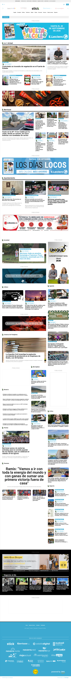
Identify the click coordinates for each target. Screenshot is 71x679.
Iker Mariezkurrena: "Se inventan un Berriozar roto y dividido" (11, 200)
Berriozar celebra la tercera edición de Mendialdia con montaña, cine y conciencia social (61, 514)
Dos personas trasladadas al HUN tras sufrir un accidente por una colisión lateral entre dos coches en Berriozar (52, 123)
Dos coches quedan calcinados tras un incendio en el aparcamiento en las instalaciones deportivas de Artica (58, 480)
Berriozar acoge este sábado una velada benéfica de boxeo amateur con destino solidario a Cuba (62, 494)
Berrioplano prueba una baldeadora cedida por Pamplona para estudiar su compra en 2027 (37, 427)
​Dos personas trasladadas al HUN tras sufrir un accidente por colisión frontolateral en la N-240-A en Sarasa (38, 410)
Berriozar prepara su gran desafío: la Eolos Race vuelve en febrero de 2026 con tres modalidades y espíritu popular (61, 534)
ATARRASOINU (34, 1)
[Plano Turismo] (40, 661)
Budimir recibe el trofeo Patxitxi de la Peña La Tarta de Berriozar (61, 524)
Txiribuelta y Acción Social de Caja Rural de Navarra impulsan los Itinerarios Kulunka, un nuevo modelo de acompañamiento (48, 588)
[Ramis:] (39, 493)
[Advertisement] (16, 378)
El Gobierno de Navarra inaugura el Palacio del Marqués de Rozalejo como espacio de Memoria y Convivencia (15, 410)
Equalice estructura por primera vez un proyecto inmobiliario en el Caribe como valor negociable (35, 587)
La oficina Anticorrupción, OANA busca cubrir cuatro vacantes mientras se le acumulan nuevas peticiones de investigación (16, 419)
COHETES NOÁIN (29, 1)
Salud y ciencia (50, 12)
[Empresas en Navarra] (9, 661)
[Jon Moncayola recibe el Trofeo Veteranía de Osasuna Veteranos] (9, 493)
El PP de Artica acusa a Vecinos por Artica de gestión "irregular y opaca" (58, 425)
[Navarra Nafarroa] (35, 665)
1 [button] (20, 262)
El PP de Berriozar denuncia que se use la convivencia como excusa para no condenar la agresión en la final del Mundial (59, 82)
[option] (35, 8)
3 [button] (23, 262)
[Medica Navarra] (20, 661)
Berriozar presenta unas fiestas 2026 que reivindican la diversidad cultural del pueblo (58, 202)
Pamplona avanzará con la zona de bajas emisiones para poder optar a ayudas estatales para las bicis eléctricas (58, 363)
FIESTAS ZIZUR (23, 1)
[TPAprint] (51, 661)
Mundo (32, 12)
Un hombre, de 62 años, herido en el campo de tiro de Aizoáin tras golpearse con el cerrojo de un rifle (38, 397)
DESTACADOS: (17, 1)
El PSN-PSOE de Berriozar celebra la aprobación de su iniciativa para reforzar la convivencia (15, 82)
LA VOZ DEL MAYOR (52, 1)
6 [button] (28, 262)
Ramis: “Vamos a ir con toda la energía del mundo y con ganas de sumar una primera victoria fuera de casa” (24, 476)
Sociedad (19, 12)
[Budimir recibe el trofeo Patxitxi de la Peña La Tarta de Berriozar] (51, 523)
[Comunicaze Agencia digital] (35, 633)
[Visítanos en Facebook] (2, 4)
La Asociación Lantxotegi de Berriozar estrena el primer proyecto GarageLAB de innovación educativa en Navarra (40, 125)
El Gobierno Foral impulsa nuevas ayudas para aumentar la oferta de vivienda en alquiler (15, 414)
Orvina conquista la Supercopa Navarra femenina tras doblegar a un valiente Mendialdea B (62, 540)
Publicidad (43, 625)
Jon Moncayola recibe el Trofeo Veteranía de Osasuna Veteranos (8, 498)
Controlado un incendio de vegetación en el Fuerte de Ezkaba (23, 67)
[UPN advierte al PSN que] (58, 53)
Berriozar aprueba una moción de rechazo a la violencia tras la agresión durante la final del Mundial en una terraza (35, 201)
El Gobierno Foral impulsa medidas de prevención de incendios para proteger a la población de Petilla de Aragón (15, 424)
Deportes (55, 12)
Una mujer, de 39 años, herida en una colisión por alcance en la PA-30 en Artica (58, 445)
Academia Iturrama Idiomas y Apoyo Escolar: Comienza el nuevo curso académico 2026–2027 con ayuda (22, 588)
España (15, 12)
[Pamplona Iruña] (61, 661)
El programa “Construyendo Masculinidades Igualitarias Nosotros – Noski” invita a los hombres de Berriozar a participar (57, 345)
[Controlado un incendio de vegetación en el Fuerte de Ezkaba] (24, 54)
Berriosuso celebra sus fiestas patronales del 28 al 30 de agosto (38, 382)
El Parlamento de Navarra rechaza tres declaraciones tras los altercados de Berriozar (63, 141)
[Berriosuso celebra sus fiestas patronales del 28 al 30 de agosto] (38, 373)
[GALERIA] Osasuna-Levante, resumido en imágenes (23, 498)
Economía (40, 12)
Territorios (28, 12)
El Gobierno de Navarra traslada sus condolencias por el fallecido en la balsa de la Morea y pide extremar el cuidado (15, 395)
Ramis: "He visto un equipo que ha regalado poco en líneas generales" (39, 498)
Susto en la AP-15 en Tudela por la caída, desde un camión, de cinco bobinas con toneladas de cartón (16, 133)
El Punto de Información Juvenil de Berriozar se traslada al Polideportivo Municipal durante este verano (51, 146)
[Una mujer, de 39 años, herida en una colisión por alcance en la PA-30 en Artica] (58, 434)
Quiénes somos (32, 625)
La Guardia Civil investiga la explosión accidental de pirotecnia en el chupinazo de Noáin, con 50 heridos (23, 356)
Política (23, 12)
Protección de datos (42, 628)
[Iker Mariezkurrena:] (12, 188)
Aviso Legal (27, 628)
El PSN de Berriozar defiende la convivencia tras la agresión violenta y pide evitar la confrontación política (40, 146)
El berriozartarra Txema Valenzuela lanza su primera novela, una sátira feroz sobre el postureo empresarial (12, 307)
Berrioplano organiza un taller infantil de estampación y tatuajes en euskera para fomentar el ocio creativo (57, 305)
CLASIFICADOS (46, 1)
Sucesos (44, 12)
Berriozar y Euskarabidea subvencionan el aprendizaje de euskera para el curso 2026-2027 (62, 125)
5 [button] (26, 262)
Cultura (36, 12)
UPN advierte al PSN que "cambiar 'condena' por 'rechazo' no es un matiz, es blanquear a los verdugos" (57, 62)
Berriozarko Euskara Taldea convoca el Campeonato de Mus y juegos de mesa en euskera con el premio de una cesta (58, 326)
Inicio (27, 625)
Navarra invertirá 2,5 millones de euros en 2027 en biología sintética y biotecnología (15, 405)
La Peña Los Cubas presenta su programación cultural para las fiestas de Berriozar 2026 (37, 82)
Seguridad (35, 628)
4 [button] (25, 262)
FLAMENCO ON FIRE (40, 1)
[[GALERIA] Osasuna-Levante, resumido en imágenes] (24, 493)
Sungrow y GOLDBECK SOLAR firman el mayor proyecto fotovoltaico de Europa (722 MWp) (63, 587)
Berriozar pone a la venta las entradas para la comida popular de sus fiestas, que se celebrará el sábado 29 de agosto (15, 450)
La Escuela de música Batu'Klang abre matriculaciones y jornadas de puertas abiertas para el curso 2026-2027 (7, 588)
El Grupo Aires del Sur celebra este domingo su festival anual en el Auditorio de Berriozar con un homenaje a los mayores (35, 307)
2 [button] (21, 262)
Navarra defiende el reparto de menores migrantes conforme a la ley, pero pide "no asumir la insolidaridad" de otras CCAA (16, 400)
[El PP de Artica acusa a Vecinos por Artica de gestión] (58, 419)
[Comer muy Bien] (30, 661)
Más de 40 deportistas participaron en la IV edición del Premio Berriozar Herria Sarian (62, 504)
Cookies (31, 628)
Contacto (38, 625)
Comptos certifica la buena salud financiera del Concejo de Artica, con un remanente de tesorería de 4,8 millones (57, 462)
